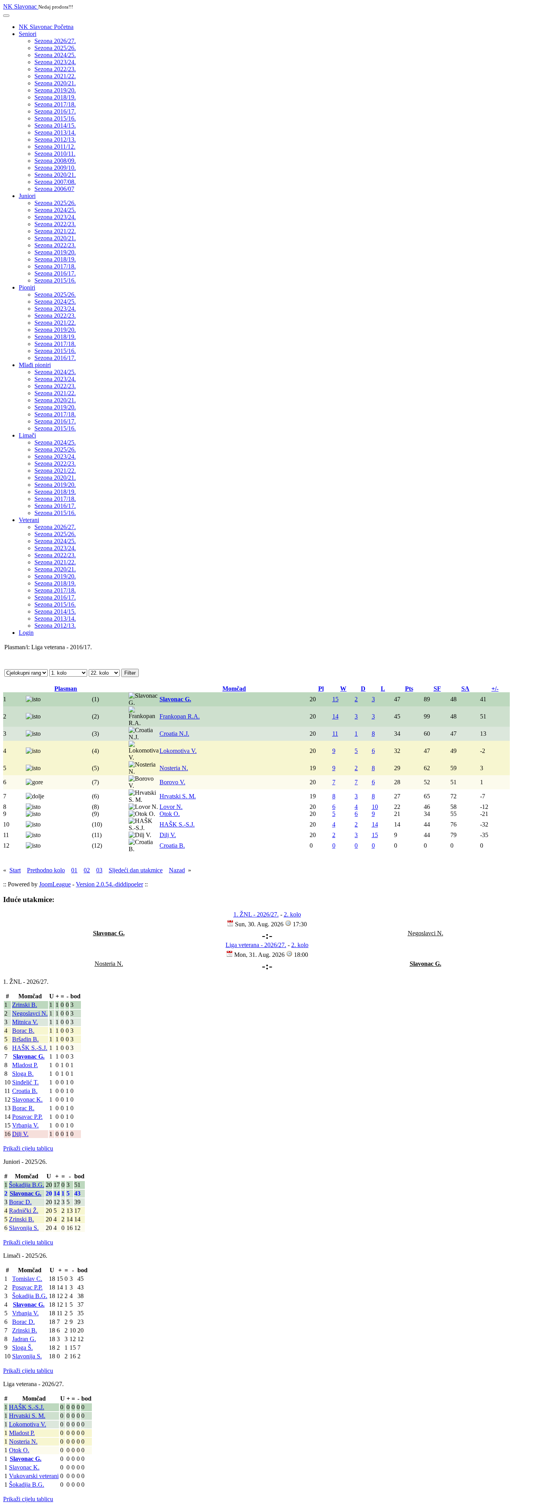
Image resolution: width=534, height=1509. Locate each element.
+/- (494, 688)
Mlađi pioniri (35, 365)
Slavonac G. (29, 1056)
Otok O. (19, 1450)
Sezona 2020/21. (55, 83)
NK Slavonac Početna (46, 26)
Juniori (27, 196)
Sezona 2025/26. (55, 48)
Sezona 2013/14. (55, 132)
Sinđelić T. (25, 1082)
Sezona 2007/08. (55, 181)
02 (87, 870)
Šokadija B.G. (26, 1184)
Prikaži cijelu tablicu (28, 1148)
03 (99, 870)
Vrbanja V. (25, 1125)
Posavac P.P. (27, 1116)
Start (15, 870)
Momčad (234, 688)
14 (335, 716)
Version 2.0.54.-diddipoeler (109, 884)
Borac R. (23, 1108)
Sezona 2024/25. (55, 55)
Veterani (29, 520)
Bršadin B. (25, 1039)
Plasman (65, 688)
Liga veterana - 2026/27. (256, 945)
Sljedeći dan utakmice (136, 870)
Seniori (27, 34)
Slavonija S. (24, 1227)
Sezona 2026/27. (55, 41)
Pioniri (27, 287)
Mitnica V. (25, 1022)
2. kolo (292, 914)
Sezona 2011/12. (54, 146)
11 (335, 733)
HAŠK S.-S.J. (29, 1047)
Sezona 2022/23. (55, 69)
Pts (409, 688)
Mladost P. (25, 1065)
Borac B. (23, 1030)
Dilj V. (20, 1134)
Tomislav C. (27, 1278)
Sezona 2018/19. (55, 97)
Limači (27, 435)
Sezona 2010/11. (54, 153)
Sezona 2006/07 (54, 188)
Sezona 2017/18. (55, 104)
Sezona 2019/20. (55, 90)
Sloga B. (23, 1073)
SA (465, 688)
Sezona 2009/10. (55, 167)
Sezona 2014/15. (55, 125)
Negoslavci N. (30, 1013)
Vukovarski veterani (34, 1476)
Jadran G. (24, 1339)
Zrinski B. (24, 1004)
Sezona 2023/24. (55, 62)
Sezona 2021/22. (55, 76)
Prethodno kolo (46, 870)
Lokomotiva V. (27, 1424)
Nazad (177, 870)
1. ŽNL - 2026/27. (256, 914)
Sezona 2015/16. (55, 118)
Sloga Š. (22, 1347)
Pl (321, 688)
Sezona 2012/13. (55, 139)
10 (375, 806)
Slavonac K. (27, 1099)
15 (335, 699)
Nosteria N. (23, 1441)
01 (74, 870)
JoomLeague (55, 884)
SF (437, 688)
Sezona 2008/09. (55, 160)
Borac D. (20, 1202)
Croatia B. (25, 1091)
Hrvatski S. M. (27, 1415)
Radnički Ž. (23, 1210)
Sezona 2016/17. (55, 111)
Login (26, 632)
